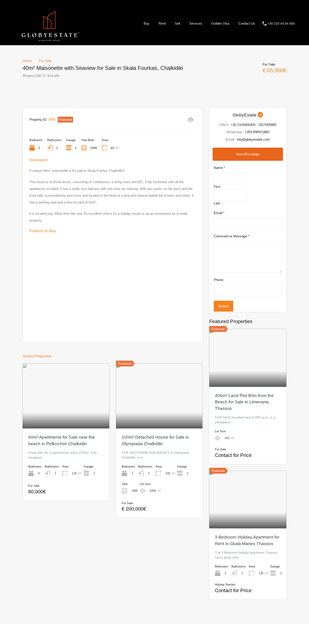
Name (219, 168)
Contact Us (246, 23)
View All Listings (248, 154)
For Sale (45, 61)
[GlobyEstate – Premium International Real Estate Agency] (50, 41)
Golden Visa (220, 23)
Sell (177, 23)
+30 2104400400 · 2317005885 (253, 125)
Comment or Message (231, 236)
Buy (147, 23)
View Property (66, 415)
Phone (218, 280)
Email (219, 213)
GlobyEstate (245, 115)
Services (195, 23)
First (217, 187)
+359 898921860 (257, 132)
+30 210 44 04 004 (281, 23)
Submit (223, 306)
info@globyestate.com (253, 139)
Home (27, 61)
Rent (162, 23)
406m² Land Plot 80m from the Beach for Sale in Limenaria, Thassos (244, 402)
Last (217, 203)
